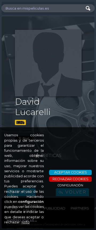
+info (25, 222)
